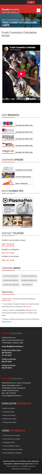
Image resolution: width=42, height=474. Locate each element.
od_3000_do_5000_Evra (10, 280)
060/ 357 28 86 (8, 260)
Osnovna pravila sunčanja (11, 435)
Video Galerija (25, 20)
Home (4, 20)
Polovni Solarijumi (13, 20)
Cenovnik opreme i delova (11, 446)
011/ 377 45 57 (8, 246)
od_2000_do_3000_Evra (29, 276)
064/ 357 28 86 (8, 253)
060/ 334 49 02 (8, 244)
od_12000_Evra (27, 285)
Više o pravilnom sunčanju (11, 439)
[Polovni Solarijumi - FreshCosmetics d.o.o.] (10, 11)
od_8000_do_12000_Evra (11, 285)
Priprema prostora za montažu (13, 449)
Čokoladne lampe (8, 412)
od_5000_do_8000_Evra (29, 280)
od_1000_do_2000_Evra (10, 276)
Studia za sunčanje (9, 415)
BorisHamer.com (24, 469)
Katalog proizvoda (9, 442)
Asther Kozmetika (9, 408)
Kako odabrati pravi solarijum (12, 453)
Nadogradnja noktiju (9, 422)
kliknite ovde (6, 300)
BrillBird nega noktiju (9, 419)
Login (31, 2)
